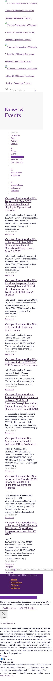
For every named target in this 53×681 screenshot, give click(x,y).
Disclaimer (15, 585)
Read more (9, 235)
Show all (14, 144)
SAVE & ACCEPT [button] (7, 676)
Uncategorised (17, 162)
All (12, 148)
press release (16, 172)
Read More (32, 608)
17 (33, 570)
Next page (9, 572)
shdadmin (15, 191)
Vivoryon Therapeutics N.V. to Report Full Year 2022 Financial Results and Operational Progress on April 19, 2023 (21, 245)
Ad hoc (13, 151)
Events (14, 154)
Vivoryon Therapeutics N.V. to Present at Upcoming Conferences (21, 327)
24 (49, 570)
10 (16, 570)
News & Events (17, 157)
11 (19, 570)
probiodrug (15, 175)
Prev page (9, 567)
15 (28, 570)
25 (52, 570)
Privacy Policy (16, 583)
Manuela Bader (17, 185)
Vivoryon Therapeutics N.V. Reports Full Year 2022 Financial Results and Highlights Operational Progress (21, 204)
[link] (35, 90)
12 (21, 570)
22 (45, 570)
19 (38, 570)
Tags (13, 138)
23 (47, 570)
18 (35, 570)
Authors (14, 141)
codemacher (16, 188)
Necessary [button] (4, 656)
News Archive (16, 159)
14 (26, 570)
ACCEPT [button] (23, 608)
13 (23, 570)
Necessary (7, 659)
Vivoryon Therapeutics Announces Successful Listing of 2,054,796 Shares (20, 441)
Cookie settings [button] (9, 608)
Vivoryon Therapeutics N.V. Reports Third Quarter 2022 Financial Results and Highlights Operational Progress (21, 482)
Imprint (14, 580)
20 (40, 570)
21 (42, 570)
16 (31, 570)
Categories (15, 135)
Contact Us (15, 588)
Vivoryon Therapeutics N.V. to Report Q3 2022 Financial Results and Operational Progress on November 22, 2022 (21, 528)
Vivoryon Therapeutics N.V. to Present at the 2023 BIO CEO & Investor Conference (21, 362)
